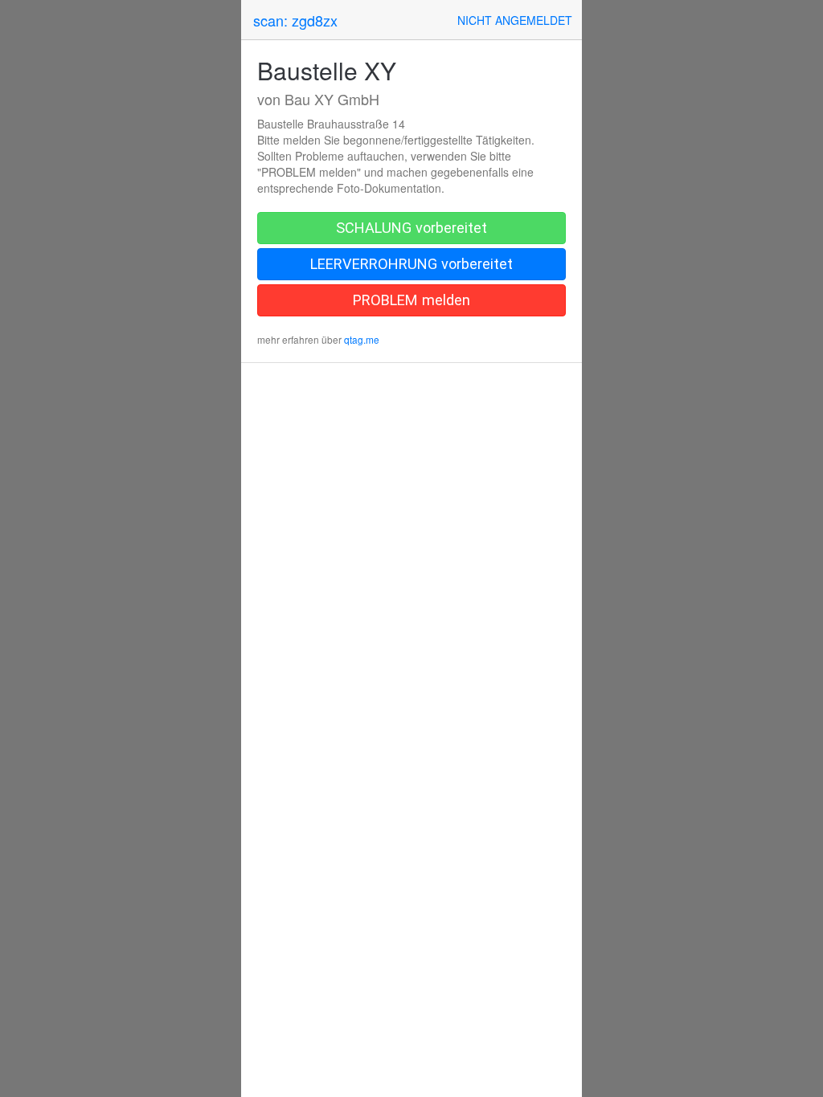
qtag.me (361, 339)
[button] (515, 20)
